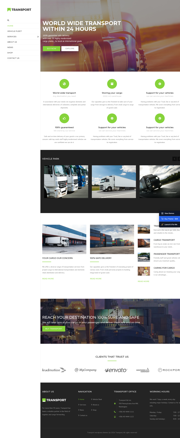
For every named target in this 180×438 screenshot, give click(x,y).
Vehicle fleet (14, 31)
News (10, 47)
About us (12, 42)
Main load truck (104, 188)
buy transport (53, 328)
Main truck (149, 188)
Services (11, 36)
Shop (10, 53)
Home (10, 26)
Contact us (13, 58)
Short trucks (54, 188)
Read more (53, 193)
